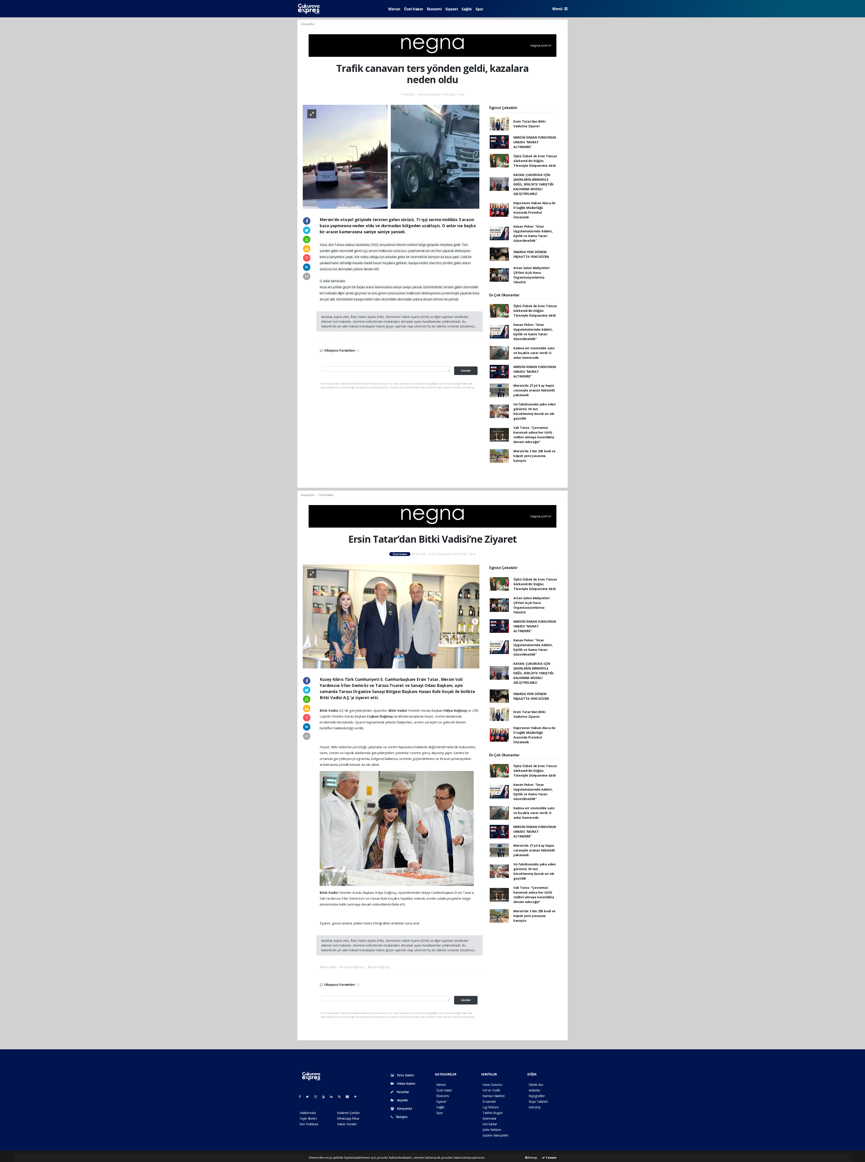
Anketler (534, 1090)
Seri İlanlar (490, 1124)
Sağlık (467, 9)
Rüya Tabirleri (538, 1101)
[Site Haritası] (349, 1096)
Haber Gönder (347, 1124)
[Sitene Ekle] (357, 1096)
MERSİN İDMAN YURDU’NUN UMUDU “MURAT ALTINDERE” (534, 142)
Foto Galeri (405, 1075)
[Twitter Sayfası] (309, 1096)
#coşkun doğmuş (352, 967)
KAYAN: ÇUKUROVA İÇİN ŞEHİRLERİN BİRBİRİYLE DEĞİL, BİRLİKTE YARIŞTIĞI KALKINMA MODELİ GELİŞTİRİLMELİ (533, 184)
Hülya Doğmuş (456, 710)
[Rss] (341, 1096)
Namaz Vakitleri (494, 1096)
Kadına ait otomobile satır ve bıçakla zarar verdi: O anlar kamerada (534, 353)
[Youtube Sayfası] (325, 1096)
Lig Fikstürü (491, 1107)
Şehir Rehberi (492, 1130)
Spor (479, 9)
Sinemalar (489, 1118)
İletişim (401, 1117)
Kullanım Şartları (348, 1113)
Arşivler (402, 1100)
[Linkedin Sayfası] (333, 1096)
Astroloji (534, 1107)
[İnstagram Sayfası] (317, 1096)
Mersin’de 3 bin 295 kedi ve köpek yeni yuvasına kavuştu (534, 456)
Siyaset (451, 9)
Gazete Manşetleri (495, 1135)
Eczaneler (489, 1101)
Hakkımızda (308, 1113)
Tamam (550, 1157)
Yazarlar (402, 1092)
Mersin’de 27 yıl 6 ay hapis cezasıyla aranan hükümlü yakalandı (534, 390)
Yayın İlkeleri (308, 1118)
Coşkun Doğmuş (380, 716)
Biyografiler (537, 1096)
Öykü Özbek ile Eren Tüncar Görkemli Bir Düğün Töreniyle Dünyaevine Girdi (535, 161)
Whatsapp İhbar (348, 1118)
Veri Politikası (309, 1124)
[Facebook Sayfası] (301, 1096)
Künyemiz (404, 1108)
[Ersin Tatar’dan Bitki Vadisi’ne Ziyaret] (391, 616)
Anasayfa (307, 24)
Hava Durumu (492, 1084)
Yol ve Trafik (491, 1090)
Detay (532, 1157)
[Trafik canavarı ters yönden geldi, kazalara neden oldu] (391, 156)
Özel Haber (413, 9)
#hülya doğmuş (379, 967)
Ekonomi (434, 9)
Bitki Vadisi (329, 710)
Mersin (394, 9)
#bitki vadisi (328, 967)
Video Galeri (405, 1083)
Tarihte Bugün (493, 1113)
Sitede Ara (536, 1084)
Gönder (466, 371)
